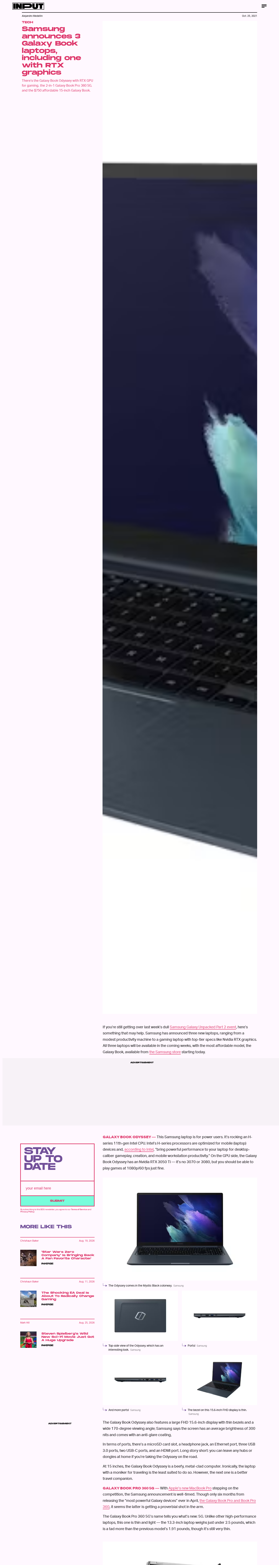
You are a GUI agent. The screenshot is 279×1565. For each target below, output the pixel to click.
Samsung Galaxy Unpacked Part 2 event (203, 1026)
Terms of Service (79, 1209)
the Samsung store (165, 1051)
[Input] (28, 6)
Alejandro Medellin (32, 15)
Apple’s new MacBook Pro (190, 1488)
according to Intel (139, 1149)
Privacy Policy (27, 1211)
